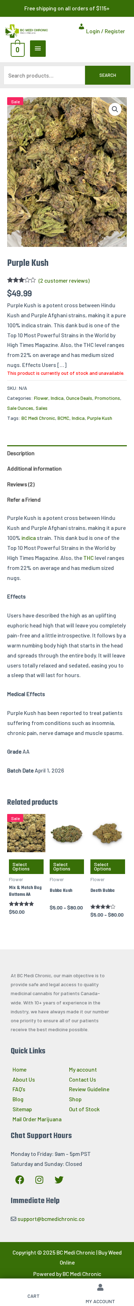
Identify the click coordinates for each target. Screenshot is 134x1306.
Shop (75, 1099)
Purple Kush (99, 418)
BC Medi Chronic (38, 418)
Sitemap (22, 1109)
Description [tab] (21, 453)
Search (107, 75)
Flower (41, 398)
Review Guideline (89, 1089)
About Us (24, 1079)
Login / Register (105, 31)
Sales (42, 408)
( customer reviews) (64, 280)
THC (88, 557)
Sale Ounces (20, 408)
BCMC (63, 418)
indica (28, 537)
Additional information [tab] (34, 468)
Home (19, 1069)
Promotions (107, 398)
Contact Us (82, 1079)
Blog (18, 1099)
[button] (115, 109)
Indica (57, 398)
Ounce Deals (79, 398)
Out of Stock (84, 1109)
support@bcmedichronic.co (51, 1218)
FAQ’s (19, 1089)
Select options (21, 866)
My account (83, 1069)
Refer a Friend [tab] (24, 499)
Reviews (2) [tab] (21, 484)
